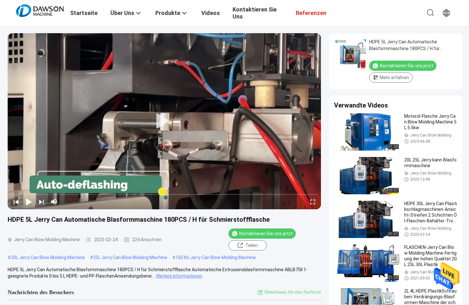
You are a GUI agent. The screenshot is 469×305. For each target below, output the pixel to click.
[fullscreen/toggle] (312, 201)
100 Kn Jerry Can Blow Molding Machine (215, 257)
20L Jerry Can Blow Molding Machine (48, 257)
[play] (164, 121)
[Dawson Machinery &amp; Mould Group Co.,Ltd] (40, 10)
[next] (41, 201)
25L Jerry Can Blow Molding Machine (130, 257)
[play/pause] (28, 201)
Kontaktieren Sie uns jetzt (266, 233)
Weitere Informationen (179, 276)
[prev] (16, 201)
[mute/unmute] (54, 201)
